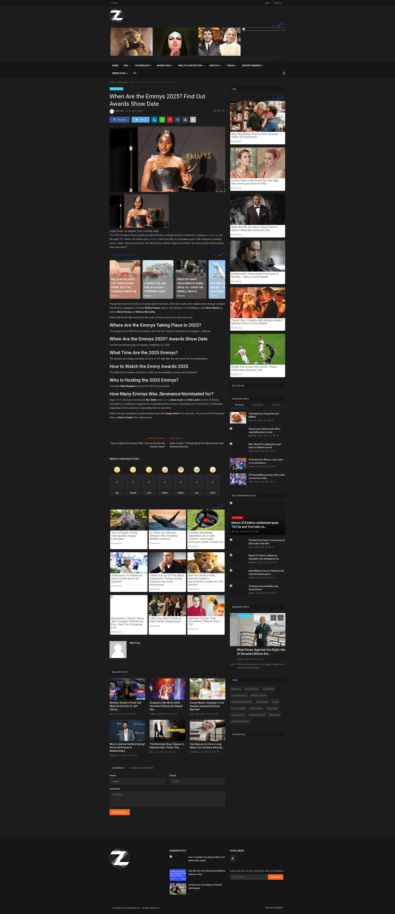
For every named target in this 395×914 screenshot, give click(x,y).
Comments (118, 767)
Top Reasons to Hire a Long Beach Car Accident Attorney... (207, 746)
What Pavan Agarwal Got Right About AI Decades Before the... (256, 652)
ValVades (252, 562)
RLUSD (275, 701)
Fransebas (194, 752)
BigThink (252, 435)
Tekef (192, 714)
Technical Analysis (257, 714)
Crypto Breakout (239, 695)
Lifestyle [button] (214, 65)
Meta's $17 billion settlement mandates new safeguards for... (265, 557)
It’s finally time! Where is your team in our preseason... (266, 461)
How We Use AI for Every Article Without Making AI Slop (206, 872)
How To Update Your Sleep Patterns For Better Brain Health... (206, 859)
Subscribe (275, 877)
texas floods (268, 689)
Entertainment (122, 82)
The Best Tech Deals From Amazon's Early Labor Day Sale (267, 542)
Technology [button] (142, 65)
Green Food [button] (119, 73)
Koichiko (113, 755)
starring (166, 399)
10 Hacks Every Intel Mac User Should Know (264, 588)
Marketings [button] (164, 65)
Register (278, 3)
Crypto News (262, 701)
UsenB (251, 466)
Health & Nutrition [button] (190, 65)
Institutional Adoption (241, 701)
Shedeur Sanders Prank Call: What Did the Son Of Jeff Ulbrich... (126, 706)
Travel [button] (231, 65)
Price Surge (272, 708)
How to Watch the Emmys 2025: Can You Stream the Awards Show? (138, 445)
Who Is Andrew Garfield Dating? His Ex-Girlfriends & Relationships (127, 747)
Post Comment (119, 812)
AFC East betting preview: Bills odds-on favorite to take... (267, 476)
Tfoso (112, 714)
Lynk (250, 420)
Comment (115, 788)
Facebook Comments (141, 767)
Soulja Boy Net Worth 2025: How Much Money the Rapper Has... (166, 706)
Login (267, 3)
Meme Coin (275, 714)
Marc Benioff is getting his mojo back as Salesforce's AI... (265, 446)
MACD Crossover (258, 695)
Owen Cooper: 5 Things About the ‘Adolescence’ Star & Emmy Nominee (197, 445)
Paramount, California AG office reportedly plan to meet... (264, 430)
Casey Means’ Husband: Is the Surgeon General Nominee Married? (207, 706)
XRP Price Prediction (240, 721)
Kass (152, 752)
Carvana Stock (238, 714)
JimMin (153, 714)
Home (115, 65)
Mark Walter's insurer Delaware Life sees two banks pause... (266, 572)
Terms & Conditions (274, 907)
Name (113, 775)
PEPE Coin (236, 689)
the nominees (211, 235)
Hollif (251, 451)
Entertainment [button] (252, 65)
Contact (114, 3)
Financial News (252, 689)
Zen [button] (125, 65)
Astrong (234, 531)
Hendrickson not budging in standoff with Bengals (205, 886)
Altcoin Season (256, 708)
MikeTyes (120, 110)
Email (173, 775)
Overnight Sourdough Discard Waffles (264, 415)
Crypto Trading (238, 708)
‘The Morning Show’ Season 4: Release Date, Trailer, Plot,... (167, 746)
